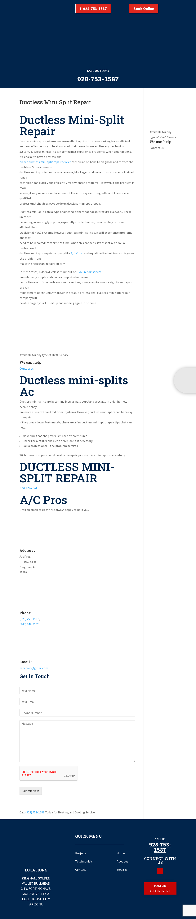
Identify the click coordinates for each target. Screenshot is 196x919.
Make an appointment (160, 888)
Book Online (143, 8)
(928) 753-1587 (29, 619)
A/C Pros (76, 253)
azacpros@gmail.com (34, 668)
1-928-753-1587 (93, 8)
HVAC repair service (88, 272)
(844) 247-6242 (29, 624)
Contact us (27, 368)
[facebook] (160, 871)
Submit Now (31, 791)
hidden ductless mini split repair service (46, 162)
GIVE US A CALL (29, 488)
